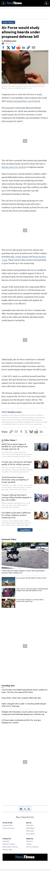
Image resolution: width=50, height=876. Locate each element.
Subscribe (29, 825)
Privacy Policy (8, 825)
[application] (25, 555)
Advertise (6, 841)
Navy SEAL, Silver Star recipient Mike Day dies (21, 697)
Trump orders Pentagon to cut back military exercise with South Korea (29, 600)
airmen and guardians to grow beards (23, 101)
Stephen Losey (10, 41)
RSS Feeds (30, 831)
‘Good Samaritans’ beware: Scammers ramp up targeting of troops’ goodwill (15, 479)
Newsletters (30, 828)
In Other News (8, 440)
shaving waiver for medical (13, 167)
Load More (25, 529)
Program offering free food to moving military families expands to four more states (16, 497)
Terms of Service (8, 828)
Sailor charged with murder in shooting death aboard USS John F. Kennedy (24, 704)
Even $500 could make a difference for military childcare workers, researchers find (16, 515)
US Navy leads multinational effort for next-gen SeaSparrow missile (21, 721)
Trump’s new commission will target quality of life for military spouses (17, 463)
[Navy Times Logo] (14, 3)
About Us (29, 841)
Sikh (12, 257)
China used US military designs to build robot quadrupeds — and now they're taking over (24, 571)
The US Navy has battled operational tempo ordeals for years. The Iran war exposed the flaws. (25, 690)
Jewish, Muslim (21, 257)
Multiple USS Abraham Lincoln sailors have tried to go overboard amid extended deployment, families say (24, 713)
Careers (29, 844)
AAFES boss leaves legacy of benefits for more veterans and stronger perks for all (14, 446)
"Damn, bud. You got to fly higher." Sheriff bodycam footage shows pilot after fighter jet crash (32, 590)
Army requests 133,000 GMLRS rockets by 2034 (31, 578)
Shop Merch (30, 833)
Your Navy (8, 22)
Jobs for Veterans (32, 846)
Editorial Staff (7, 849)
